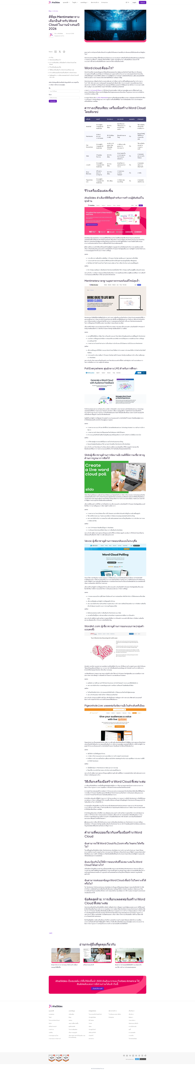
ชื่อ (49, 88)
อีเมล (50, 94)
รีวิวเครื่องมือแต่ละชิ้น (55, 67)
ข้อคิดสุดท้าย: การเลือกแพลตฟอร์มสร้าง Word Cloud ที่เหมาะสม (64, 76)
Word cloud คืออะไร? (55, 60)
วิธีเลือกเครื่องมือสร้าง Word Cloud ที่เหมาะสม (61, 70)
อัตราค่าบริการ (95, 2)
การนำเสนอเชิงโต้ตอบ (95, 90)
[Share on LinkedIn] (55, 52)
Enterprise (104, 2)
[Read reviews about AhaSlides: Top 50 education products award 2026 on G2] (66, 1058)
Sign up (142, 2)
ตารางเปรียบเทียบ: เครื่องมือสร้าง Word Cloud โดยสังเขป (62, 63)
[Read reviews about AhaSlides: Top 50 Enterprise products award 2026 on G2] (52, 1058)
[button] (66, 2)
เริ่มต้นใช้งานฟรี (97, 988)
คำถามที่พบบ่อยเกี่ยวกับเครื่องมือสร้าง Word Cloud (62, 72)
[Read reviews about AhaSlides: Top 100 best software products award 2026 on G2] (59, 1058)
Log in (134, 2)
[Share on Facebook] (64, 52)
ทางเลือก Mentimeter (102, 97)
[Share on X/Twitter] (60, 52)
